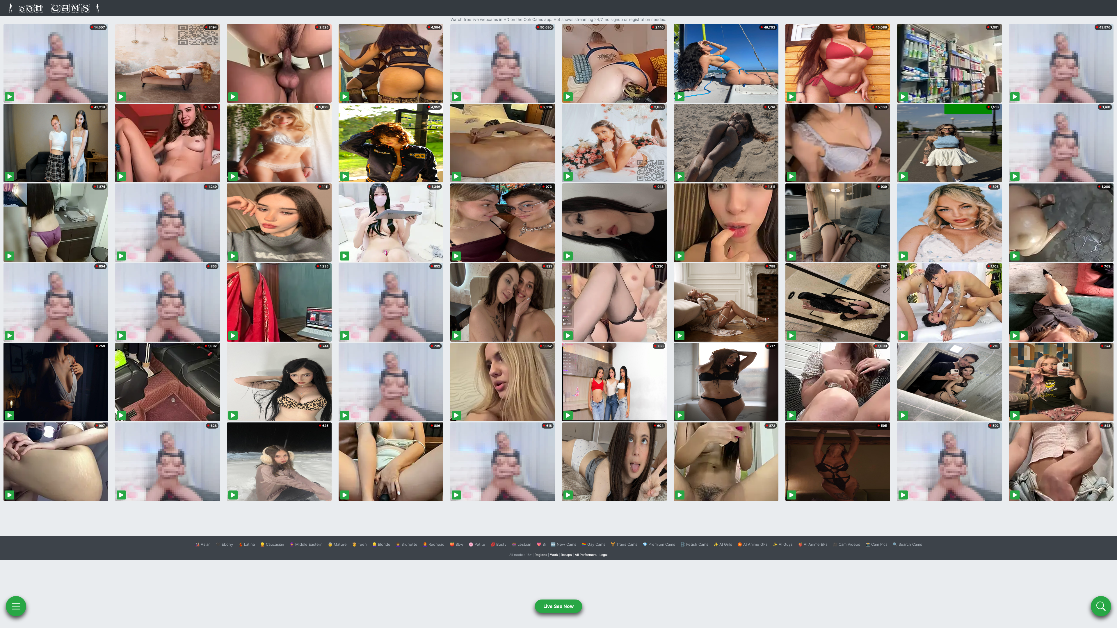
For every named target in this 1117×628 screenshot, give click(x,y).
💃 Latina (246, 544)
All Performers (586, 555)
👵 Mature (337, 544)
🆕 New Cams (563, 544)
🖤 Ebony (224, 544)
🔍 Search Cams (907, 544)
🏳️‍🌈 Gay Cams (593, 544)
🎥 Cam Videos (846, 544)
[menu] (16, 606)
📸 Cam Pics (876, 544)
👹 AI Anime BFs (813, 544)
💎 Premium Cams (659, 544)
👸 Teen (359, 544)
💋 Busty (498, 544)
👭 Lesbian (521, 544)
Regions (541, 555)
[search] (1101, 606)
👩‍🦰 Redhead (433, 544)
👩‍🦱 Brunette (406, 544)
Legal (604, 555)
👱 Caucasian (272, 544)
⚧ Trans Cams (624, 544)
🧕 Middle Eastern (306, 544)
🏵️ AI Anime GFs (752, 544)
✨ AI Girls (723, 544)
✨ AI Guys (783, 544)
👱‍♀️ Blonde (381, 544)
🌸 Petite (477, 544)
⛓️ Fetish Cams (694, 544)
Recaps (566, 555)
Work (554, 555)
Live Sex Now (558, 606)
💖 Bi (541, 544)
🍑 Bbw (456, 544)
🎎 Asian (203, 544)
